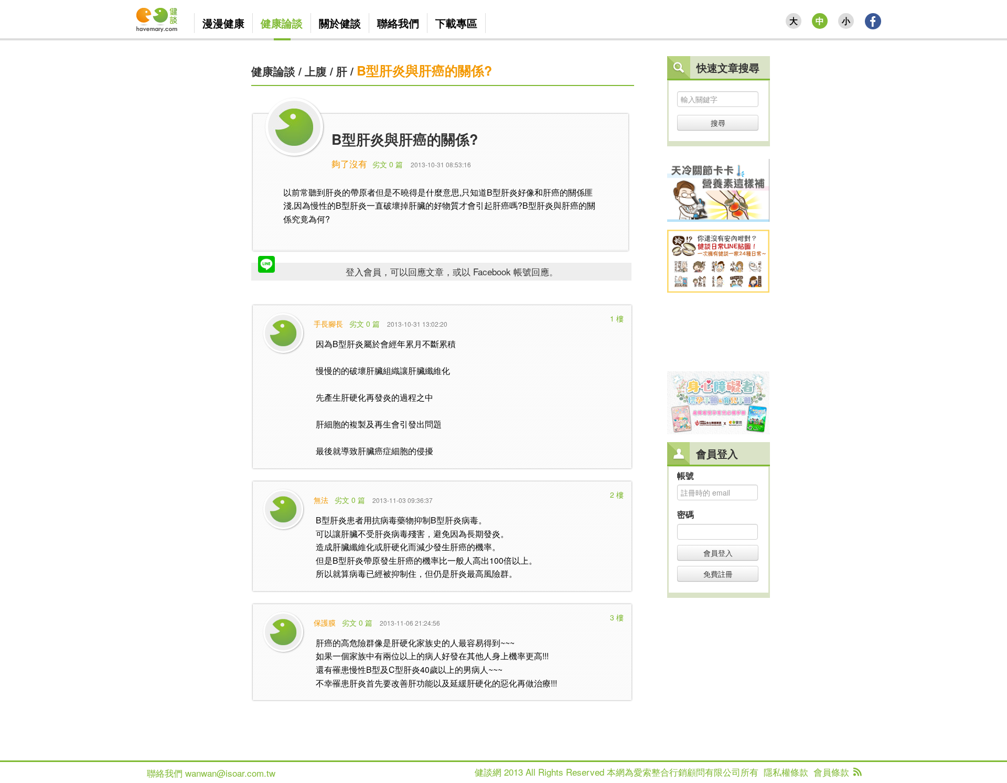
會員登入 (718, 553)
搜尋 (718, 122)
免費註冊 (718, 574)
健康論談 (273, 71)
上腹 (316, 71)
